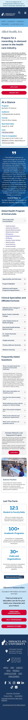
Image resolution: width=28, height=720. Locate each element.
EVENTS (19, 667)
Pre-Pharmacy (9, 238)
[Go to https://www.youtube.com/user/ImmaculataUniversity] (18, 682)
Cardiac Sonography (10, 226)
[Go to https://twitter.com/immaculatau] (9, 682)
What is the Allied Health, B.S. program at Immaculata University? (11, 367)
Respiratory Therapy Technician (13, 240)
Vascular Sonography (11, 246)
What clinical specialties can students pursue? (11, 392)
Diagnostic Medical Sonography (13, 230)
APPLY (5, 667)
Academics (11, 21)
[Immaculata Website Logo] (8, 15)
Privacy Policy (8, 696)
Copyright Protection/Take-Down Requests (11, 699)
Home (3, 21)
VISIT (12, 667)
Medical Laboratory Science (12, 232)
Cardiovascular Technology (12, 228)
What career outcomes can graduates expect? (11, 422)
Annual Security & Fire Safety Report (14, 705)
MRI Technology (9, 234)
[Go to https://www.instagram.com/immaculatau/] (14, 682)
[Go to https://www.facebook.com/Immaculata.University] (5, 682)
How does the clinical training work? (11, 398)
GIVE (20, 673)
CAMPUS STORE (10, 673)
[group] (14, 510)
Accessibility (18, 696)
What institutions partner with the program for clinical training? (13, 404)
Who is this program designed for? (12, 410)
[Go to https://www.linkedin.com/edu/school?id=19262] (22, 682)
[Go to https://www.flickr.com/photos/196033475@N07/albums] (16, 687)
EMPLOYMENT (14, 676)
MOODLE (16, 670)
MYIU (9, 670)
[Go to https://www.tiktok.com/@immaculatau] (11, 687)
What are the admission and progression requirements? (11, 416)
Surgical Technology (10, 244)
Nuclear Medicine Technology (13, 236)
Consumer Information (13, 693)
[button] (14, 220)
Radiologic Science (10, 242)
